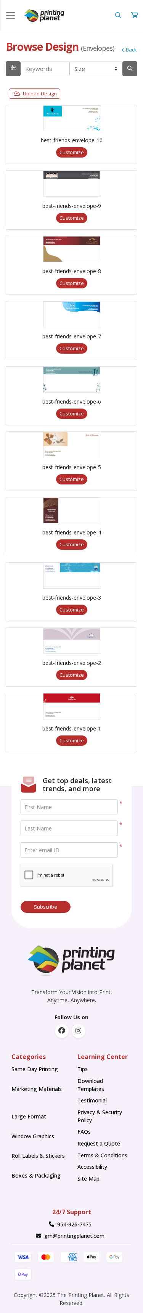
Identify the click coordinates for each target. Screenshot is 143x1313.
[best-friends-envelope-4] (71, 510)
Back (131, 49)
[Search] (129, 69)
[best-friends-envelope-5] (71, 445)
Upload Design (40, 93)
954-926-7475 (74, 1224)
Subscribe (45, 906)
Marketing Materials (36, 1093)
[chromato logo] (71, 959)
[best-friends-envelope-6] (71, 380)
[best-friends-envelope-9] (71, 183)
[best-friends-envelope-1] (71, 706)
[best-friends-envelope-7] (71, 314)
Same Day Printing (36, 1069)
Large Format (28, 1116)
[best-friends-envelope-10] (71, 118)
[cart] (134, 15)
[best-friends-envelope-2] (71, 641)
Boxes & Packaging (36, 1175)
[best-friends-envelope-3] (71, 576)
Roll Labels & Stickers (38, 1155)
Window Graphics (32, 1136)
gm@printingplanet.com (74, 1235)
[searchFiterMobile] (13, 69)
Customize (71, 152)
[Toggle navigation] (10, 15)
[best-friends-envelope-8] (71, 249)
